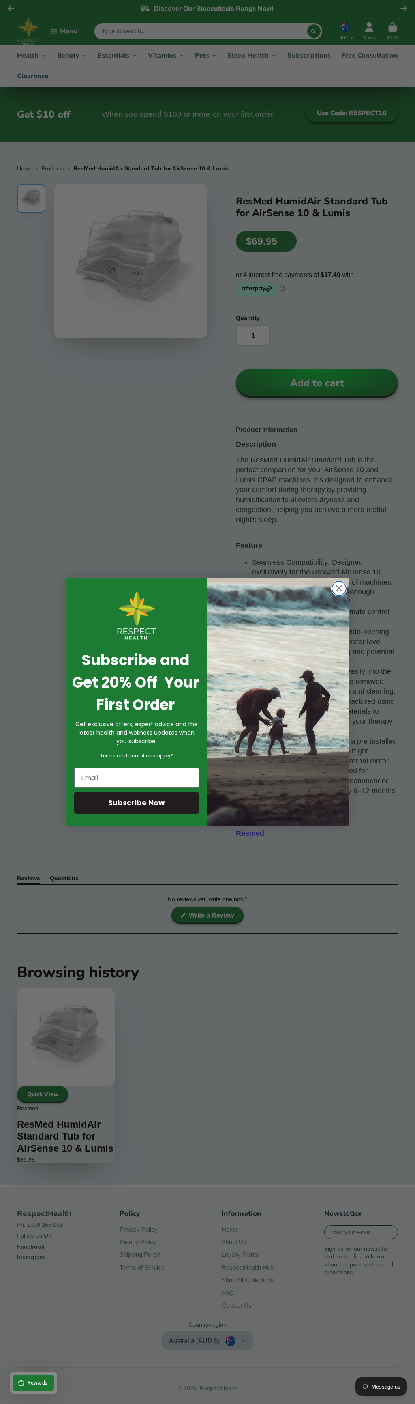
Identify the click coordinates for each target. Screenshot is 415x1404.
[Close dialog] (339, 588)
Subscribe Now (136, 803)
